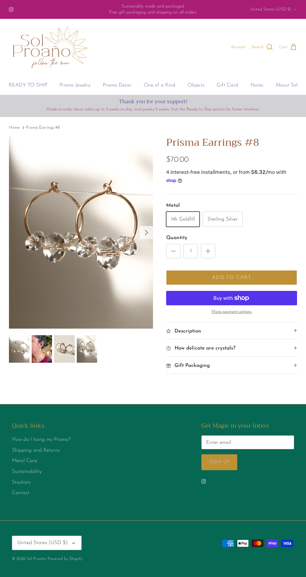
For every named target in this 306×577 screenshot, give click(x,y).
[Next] (146, 232)
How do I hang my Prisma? (41, 439)
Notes (256, 85)
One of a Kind (159, 85)
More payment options (232, 311)
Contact (21, 492)
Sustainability (27, 471)
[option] (81, 232)
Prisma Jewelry (75, 85)
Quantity (176, 237)
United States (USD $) (270, 9)
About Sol (287, 85)
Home (14, 127)
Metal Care (24, 460)
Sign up (219, 462)
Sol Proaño (36, 559)
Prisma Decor (117, 85)
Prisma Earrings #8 (43, 127)
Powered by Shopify (65, 559)
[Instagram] (11, 9)
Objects (196, 85)
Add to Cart (231, 277)
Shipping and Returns (36, 450)
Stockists (21, 482)
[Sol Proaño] (50, 47)
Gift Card (227, 85)
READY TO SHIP (28, 85)
